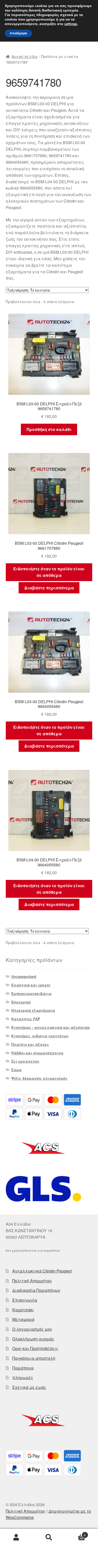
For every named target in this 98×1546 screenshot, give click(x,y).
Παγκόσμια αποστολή (33, 1358)
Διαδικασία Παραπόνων (36, 1290)
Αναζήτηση (49, 1537)
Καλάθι (75, 1533)
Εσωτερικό (21, 1002)
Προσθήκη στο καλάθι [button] (49, 429)
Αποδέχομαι (18, 33)
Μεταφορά (23, 1319)
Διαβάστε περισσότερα (49, 588)
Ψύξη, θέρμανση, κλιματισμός (39, 1078)
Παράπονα (23, 1368)
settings (70, 24)
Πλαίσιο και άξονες (30, 1044)
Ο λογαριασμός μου (32, 1329)
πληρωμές (22, 1377)
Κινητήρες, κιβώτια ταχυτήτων (39, 1035)
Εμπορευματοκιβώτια (31, 993)
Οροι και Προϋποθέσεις (35, 1348)
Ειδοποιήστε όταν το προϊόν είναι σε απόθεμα (49, 572)
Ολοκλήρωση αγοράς (33, 1339)
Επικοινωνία (24, 1300)
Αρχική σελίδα (24, 56)
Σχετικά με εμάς (29, 1387)
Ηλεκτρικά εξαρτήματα (33, 1010)
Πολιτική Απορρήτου (32, 1281)
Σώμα (16, 1069)
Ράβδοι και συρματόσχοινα (37, 1052)
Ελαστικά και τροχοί (31, 984)
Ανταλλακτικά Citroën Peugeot (42, 1271)
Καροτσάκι (23, 1310)
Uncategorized (23, 976)
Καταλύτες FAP (25, 1018)
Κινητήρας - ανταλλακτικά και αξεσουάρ (50, 1027)
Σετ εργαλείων (25, 1061)
